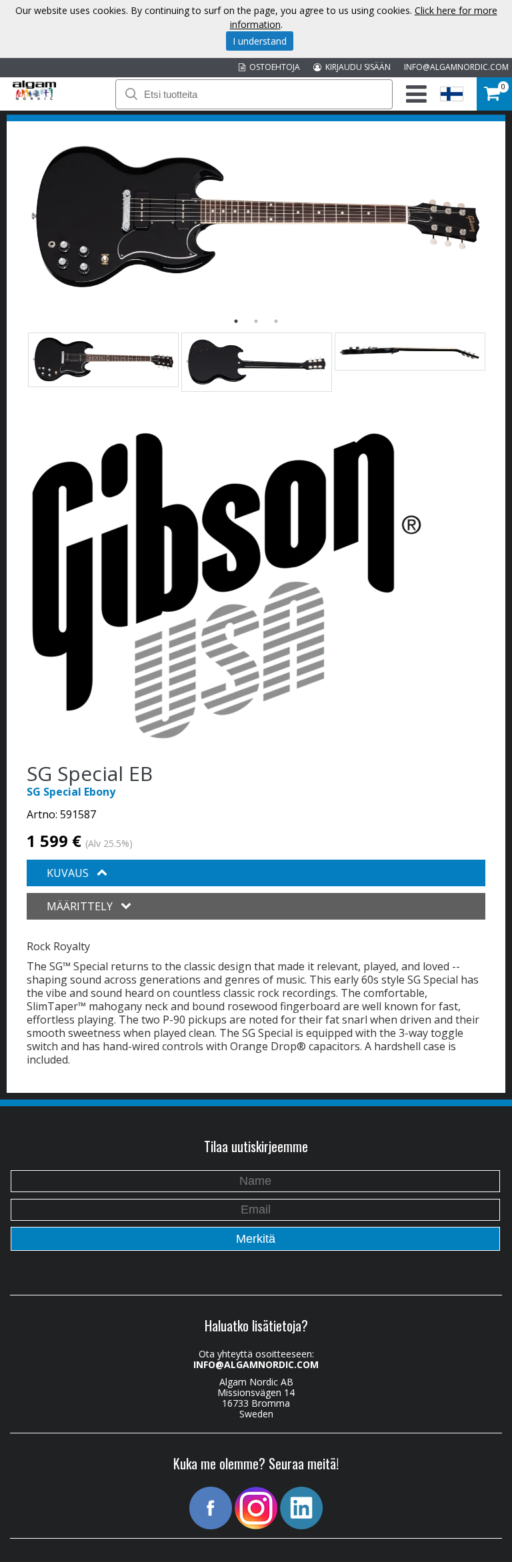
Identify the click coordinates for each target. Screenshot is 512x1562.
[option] (256, 218)
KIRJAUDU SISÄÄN (356, 67)
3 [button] (276, 321)
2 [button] (256, 321)
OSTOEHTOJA (272, 67)
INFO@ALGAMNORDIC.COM (456, 67)
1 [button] (236, 321)
